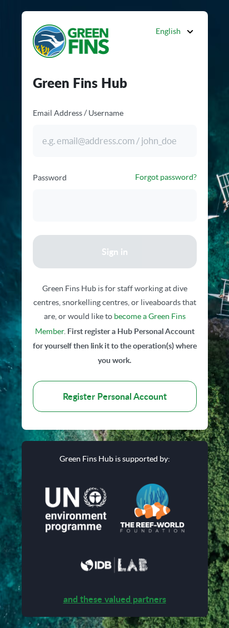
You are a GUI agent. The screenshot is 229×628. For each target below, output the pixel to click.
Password (50, 177)
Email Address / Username (78, 113)
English (168, 31)
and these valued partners (114, 598)
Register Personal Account (115, 396)
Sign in (115, 251)
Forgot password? (166, 177)
